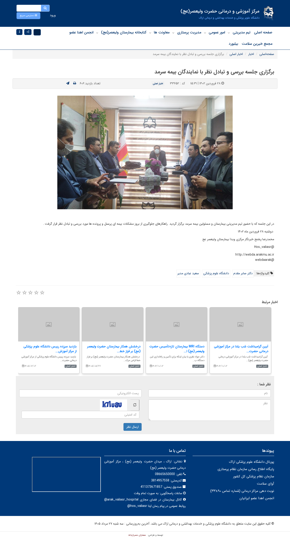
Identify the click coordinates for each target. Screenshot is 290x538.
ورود (53, 15)
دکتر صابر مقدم (243, 273)
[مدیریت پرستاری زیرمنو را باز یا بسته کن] (173, 32)
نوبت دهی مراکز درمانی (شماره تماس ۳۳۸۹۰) (242, 491)
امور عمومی (217, 32)
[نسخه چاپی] (75, 83)
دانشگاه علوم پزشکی (216, 273)
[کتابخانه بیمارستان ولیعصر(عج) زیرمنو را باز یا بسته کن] (97, 32)
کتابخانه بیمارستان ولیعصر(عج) (123, 32)
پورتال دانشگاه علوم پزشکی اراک (251, 462)
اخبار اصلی (236, 54)
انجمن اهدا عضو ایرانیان (256, 498)
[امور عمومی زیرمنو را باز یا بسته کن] (205, 32)
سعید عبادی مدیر (188, 273)
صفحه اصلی (263, 32)
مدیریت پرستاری (189, 32)
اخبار (251, 54)
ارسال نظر (132, 426)
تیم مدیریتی (241, 32)
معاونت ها (161, 32)
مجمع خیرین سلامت (257, 44)
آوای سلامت (265, 483)
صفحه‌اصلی (266, 54)
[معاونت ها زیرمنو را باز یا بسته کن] (150, 32)
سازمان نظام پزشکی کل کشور (253, 476)
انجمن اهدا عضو (81, 32)
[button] (28, 15)
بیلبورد (233, 44)
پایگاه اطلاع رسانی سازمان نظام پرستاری (246, 469)
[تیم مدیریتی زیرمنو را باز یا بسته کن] (229, 32)
